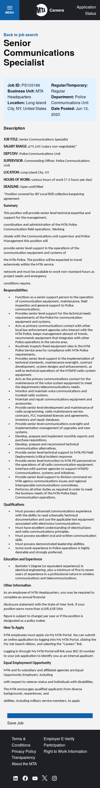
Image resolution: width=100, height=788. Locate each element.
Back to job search (21, 34)
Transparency (23, 757)
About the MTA (24, 763)
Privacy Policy (24, 751)
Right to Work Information (65, 751)
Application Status (86, 10)
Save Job (15, 723)
